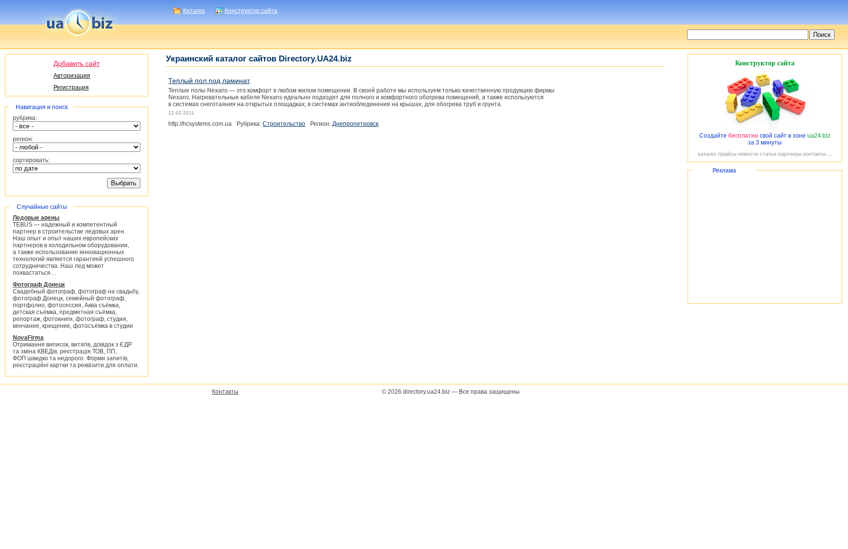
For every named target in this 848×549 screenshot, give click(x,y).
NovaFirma (28, 337)
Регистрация (71, 87)
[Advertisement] (764, 236)
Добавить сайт (76, 63)
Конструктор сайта (251, 10)
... (829, 154)
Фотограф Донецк (39, 284)
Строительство (284, 123)
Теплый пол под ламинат (209, 81)
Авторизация (71, 75)
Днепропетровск (355, 123)
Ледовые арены (36, 217)
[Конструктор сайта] (765, 128)
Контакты (225, 391)
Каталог (194, 10)
